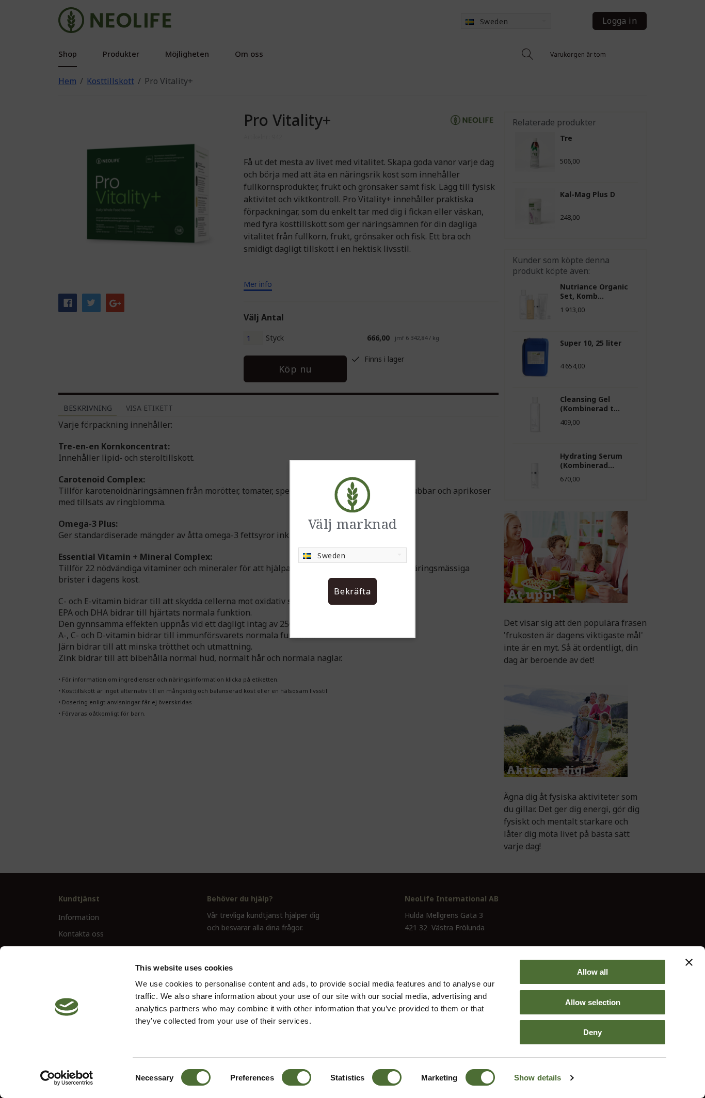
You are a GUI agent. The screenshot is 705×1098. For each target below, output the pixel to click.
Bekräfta (352, 591)
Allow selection (592, 1002)
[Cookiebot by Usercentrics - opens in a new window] (67, 1078)
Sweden (331, 555)
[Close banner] (689, 962)
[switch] (296, 1077)
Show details (537, 1077)
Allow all (592, 971)
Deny (592, 1032)
